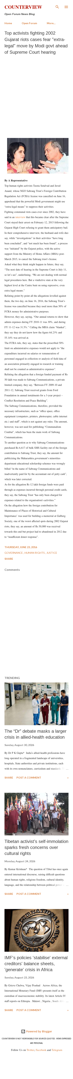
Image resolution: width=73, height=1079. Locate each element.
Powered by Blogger (38, 1031)
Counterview (23, 6)
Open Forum (29, 23)
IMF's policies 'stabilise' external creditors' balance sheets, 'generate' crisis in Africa (36, 963)
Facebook (41, 1050)
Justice (51, 552)
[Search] (57, 6)
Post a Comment (28, 777)
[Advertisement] (36, 95)
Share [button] (8, 558)
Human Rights (35, 552)
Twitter (30, 1050)
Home (8, 23)
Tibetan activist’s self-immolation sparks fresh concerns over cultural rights (36, 847)
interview (20, 217)
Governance (13, 552)
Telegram (57, 1050)
